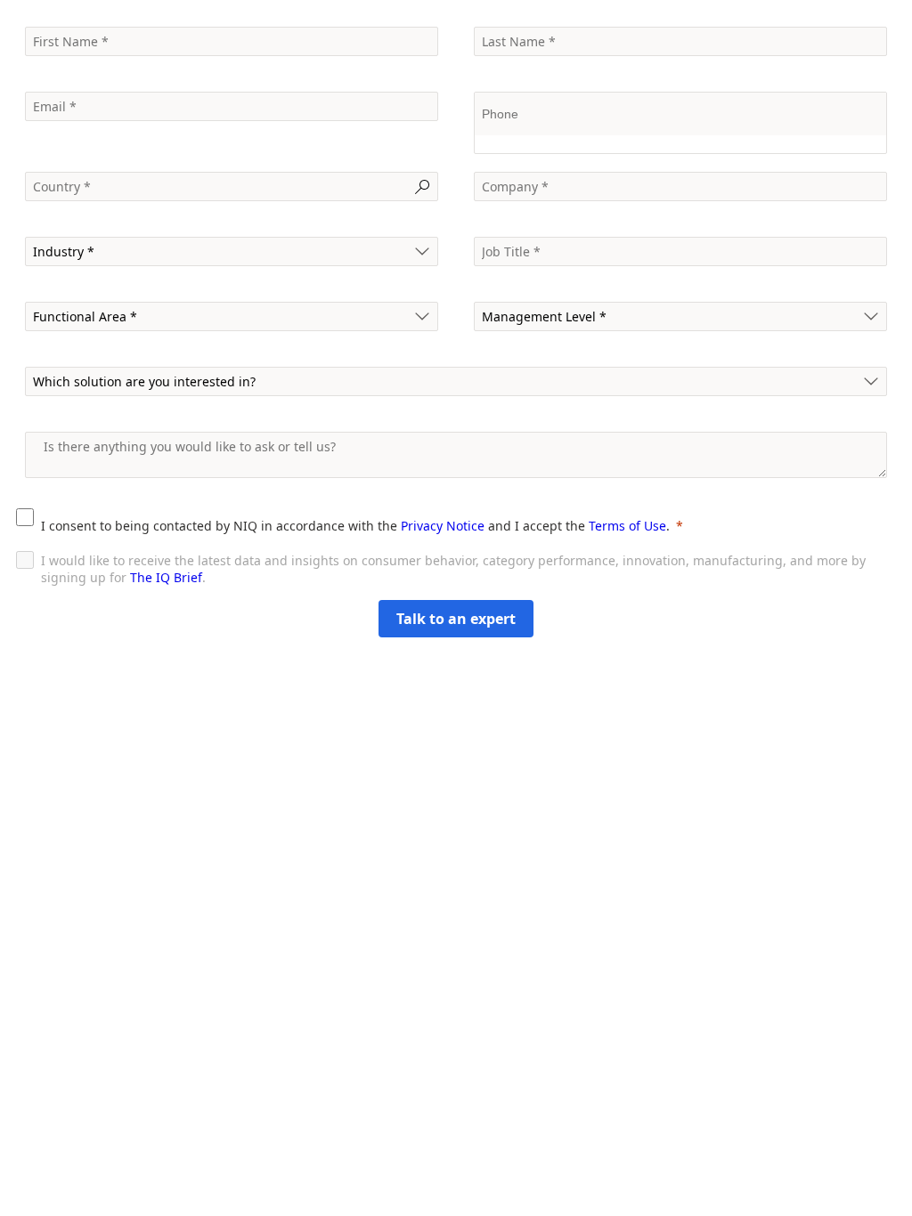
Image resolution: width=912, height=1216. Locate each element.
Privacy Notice (442, 525)
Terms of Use (627, 525)
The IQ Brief (166, 577)
